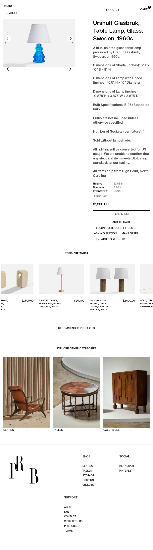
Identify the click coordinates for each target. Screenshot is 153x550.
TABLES (87, 470)
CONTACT (70, 516)
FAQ (66, 512)
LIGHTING (88, 480)
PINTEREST (126, 470)
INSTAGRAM (126, 466)
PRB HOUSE (71, 526)
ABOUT (68, 507)
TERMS (68, 530)
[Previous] (8, 38)
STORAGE (88, 475)
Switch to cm (100, 196)
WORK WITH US (73, 521)
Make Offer (130, 233)
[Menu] (8, 6)
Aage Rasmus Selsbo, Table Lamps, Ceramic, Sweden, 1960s (64, 305)
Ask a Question (105, 233)
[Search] (11, 13)
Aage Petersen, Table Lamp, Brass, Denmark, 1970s (14, 303)
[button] (140, 9)
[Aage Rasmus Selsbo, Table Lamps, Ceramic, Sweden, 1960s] (76, 280)
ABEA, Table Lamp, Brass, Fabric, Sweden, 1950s (115, 303)
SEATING (87, 466)
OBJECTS (88, 485)
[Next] (70, 38)
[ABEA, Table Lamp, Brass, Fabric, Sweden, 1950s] (127, 280)
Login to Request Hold (114, 228)
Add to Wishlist (113, 239)
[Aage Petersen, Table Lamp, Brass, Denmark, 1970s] (25, 280)
